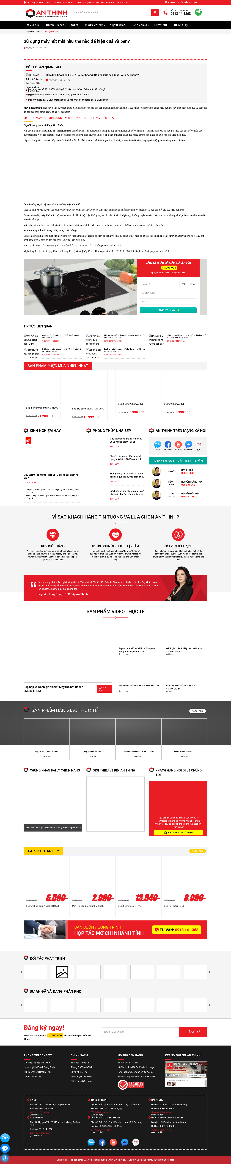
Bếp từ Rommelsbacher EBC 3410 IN (139, 752)
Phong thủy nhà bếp (112, 431)
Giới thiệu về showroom (40, 1112)
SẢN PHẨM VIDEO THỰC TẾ (116, 611)
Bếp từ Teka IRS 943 (92, 752)
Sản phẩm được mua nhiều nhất (58, 366)
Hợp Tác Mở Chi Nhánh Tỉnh (37, 1072)
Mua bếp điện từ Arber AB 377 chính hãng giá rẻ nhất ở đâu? (58, 94)
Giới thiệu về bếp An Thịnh (114, 770)
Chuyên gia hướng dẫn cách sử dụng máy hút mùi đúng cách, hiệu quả (124, 336)
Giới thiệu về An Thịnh (66, 2)
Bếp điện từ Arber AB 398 (130, 404)
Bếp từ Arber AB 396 (174, 404)
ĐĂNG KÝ (193, 1032)
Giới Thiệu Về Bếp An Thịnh (37, 1062)
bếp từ (86, 251)
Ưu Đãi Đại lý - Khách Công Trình (39, 1067)
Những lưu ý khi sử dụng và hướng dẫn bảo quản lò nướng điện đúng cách (187, 336)
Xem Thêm (198, 710)
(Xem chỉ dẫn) (36, 1115)
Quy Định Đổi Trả (79, 1072)
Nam (186, 284)
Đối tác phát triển (47, 958)
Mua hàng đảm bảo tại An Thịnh (40, 2)
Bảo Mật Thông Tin (80, 1062)
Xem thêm (28, 483)
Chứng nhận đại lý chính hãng (55, 770)
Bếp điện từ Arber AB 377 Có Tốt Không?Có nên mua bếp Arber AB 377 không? (92, 75)
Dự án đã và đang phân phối (56, 991)
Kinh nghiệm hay (45, 431)
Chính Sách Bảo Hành (81, 1081)
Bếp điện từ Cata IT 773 (129, 906)
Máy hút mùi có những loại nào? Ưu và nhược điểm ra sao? (60, 336)
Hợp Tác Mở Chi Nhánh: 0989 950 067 (136, 1072)
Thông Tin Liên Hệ (32, 1076)
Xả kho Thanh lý (43, 851)
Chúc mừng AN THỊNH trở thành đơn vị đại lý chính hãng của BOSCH (53, 828)
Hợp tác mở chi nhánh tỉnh (117, 2)
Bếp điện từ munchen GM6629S (42, 407)
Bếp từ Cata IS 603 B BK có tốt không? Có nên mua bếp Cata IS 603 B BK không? (68, 100)
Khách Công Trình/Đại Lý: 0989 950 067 (137, 1076)
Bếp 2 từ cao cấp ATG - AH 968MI (88, 408)
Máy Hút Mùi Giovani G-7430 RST (88, 906)
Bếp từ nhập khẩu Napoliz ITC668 (42, 906)
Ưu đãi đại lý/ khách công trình (90, 2)
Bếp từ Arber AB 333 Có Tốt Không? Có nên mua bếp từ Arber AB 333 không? (66, 89)
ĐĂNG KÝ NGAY (166, 310)
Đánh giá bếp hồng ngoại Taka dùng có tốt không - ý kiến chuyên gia (124, 350)
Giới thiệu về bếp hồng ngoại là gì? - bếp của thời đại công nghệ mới (61, 350)
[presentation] (21, 972)
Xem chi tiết (46, 756)
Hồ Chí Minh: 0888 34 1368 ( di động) (136, 1067)
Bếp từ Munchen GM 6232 (184, 752)
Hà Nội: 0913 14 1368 (128, 1062)
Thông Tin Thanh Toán (82, 1067)
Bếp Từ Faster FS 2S (174, 906)
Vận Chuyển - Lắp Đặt (81, 1076)
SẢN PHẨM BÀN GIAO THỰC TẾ (64, 710)
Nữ (194, 284)
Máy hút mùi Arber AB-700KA (46, 752)
